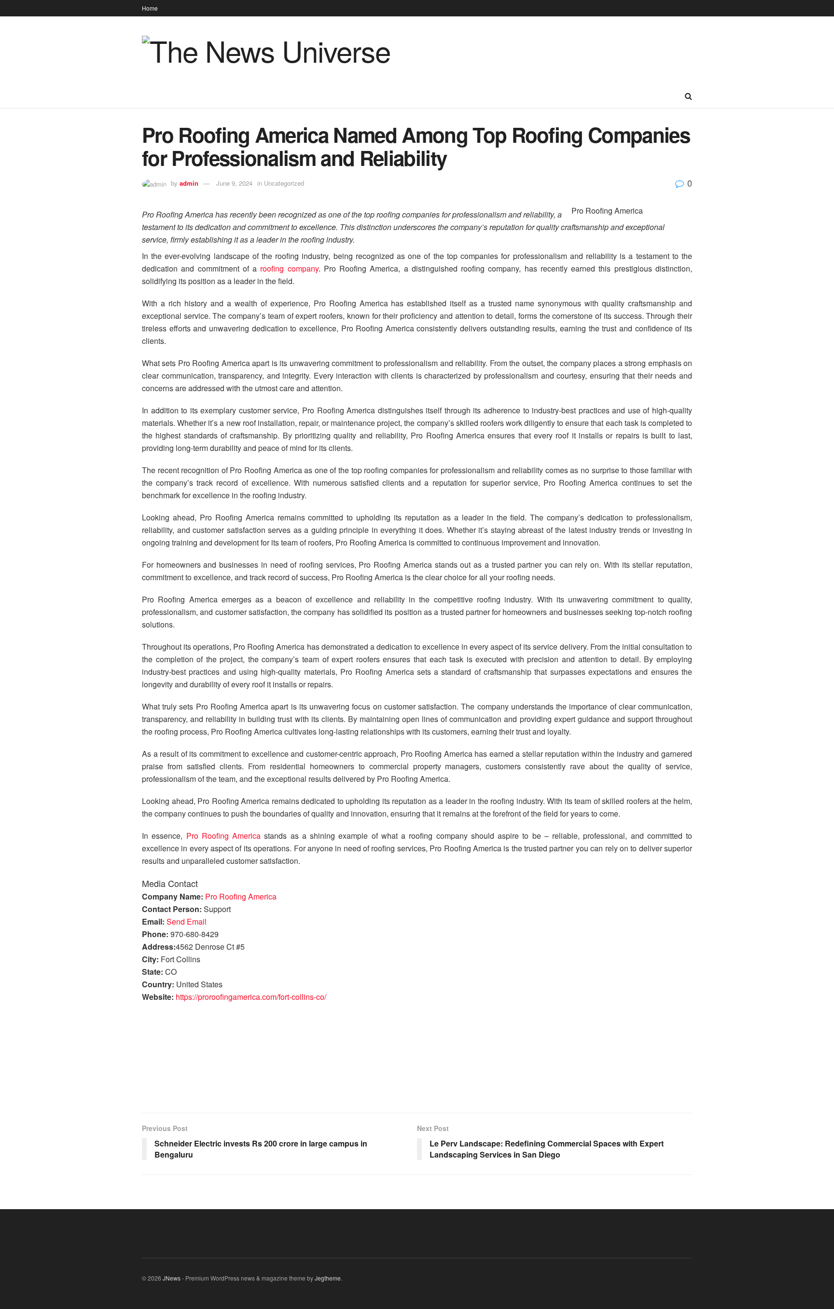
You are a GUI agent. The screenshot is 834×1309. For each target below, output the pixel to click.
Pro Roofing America (223, 835)
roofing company (289, 268)
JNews (172, 1278)
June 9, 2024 (234, 183)
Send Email (187, 921)
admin (189, 183)
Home (150, 8)
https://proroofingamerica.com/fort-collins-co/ (251, 996)
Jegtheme (328, 1278)
